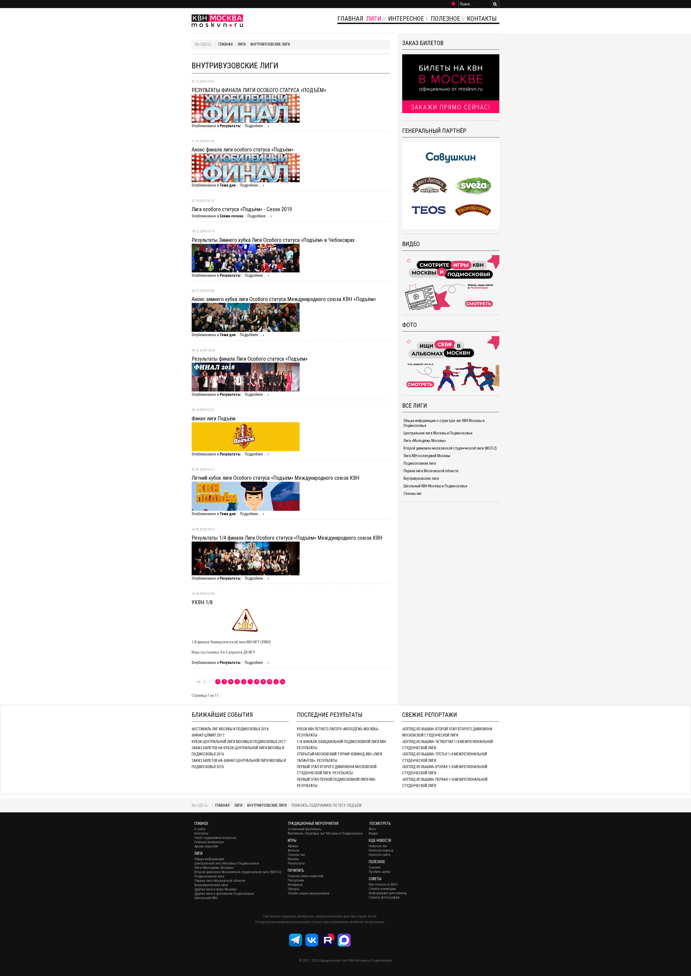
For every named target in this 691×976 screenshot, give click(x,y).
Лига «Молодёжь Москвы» (425, 440)
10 (269, 681)
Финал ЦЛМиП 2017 (208, 735)
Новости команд (381, 850)
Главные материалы (209, 842)
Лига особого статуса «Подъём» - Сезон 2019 (242, 209)
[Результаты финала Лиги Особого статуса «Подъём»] (246, 376)
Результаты (230, 126)
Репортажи (296, 880)
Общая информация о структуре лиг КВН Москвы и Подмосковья (444, 423)
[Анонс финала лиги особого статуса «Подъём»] (246, 168)
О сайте (199, 829)
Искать (495, 4)
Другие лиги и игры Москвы (215, 889)
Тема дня (228, 185)
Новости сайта (379, 855)
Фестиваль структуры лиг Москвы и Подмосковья (325, 833)
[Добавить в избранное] (453, 3)
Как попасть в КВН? (383, 884)
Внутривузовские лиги (270, 44)
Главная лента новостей (305, 876)
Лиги (373, 18)
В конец (282, 681)
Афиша (293, 846)
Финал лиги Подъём (213, 418)
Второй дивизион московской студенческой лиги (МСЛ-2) (450, 448)
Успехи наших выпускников (308, 893)
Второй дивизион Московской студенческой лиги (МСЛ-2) (238, 872)
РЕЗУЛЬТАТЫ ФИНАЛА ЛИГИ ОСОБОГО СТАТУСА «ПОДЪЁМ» (259, 90)
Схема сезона (231, 216)
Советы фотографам (384, 897)
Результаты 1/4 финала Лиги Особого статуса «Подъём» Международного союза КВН (287, 538)
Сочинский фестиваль (304, 829)
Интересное (406, 18)
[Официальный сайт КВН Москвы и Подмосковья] (217, 20)
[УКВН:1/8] (246, 620)
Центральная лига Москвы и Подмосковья (438, 433)
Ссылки (374, 867)
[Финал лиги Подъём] (246, 436)
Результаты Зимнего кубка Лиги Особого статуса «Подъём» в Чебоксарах (273, 240)
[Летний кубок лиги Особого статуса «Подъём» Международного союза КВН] (246, 496)
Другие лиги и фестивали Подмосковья (224, 893)
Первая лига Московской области (431, 471)
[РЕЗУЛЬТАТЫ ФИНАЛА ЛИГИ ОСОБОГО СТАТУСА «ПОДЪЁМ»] (246, 108)
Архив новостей (206, 846)
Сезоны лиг (413, 493)
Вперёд (276, 681)
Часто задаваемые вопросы (215, 838)
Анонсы (293, 850)
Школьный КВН (206, 898)
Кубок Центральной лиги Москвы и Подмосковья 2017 (239, 741)
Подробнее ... (255, 126)
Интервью (295, 885)
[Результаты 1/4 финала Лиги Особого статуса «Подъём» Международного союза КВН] (246, 558)
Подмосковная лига (420, 463)
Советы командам (382, 889)
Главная (350, 18)
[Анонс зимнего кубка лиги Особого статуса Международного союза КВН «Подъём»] (246, 317)
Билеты (293, 859)
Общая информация (209, 859)
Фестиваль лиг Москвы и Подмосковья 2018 (230, 729)
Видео (373, 833)
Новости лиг (378, 846)
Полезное (445, 18)
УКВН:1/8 (202, 602)
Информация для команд (388, 893)
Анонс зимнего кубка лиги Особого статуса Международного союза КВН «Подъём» (284, 299)
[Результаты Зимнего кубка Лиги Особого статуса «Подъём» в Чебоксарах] (246, 257)
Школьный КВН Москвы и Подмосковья (435, 486)
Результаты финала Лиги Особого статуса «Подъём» (249, 359)
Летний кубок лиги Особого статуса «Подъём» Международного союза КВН (276, 478)
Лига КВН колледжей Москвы (427, 456)
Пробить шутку (379, 872)
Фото (372, 829)
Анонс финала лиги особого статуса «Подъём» (242, 149)
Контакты (482, 18)
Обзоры (293, 889)
